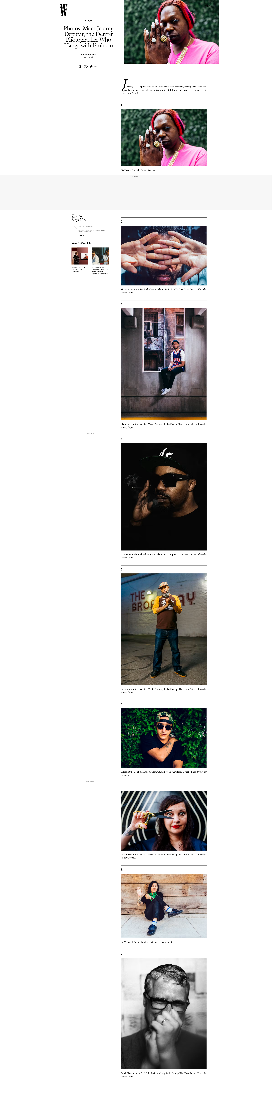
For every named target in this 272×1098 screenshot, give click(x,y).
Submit (82, 235)
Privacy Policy (87, 231)
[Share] (80, 66)
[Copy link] (91, 66)
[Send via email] (96, 66)
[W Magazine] (64, 10)
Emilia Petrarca (89, 54)
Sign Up (79, 217)
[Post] (86, 66)
